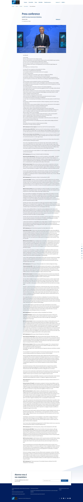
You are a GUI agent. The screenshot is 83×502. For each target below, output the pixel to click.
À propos (25, 2)
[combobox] (64, 2)
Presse (36, 2)
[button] (64, 2)
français (58, 19)
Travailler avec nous (47, 2)
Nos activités (31, 2)
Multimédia (40, 2)
